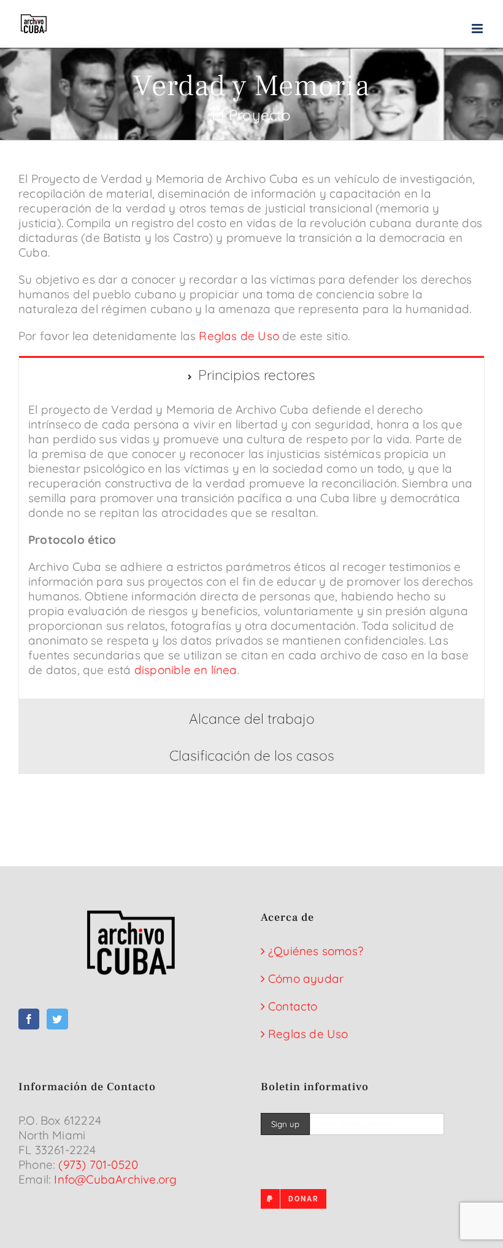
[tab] (251, 374)
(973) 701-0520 (98, 1164)
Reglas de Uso (239, 335)
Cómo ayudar (306, 978)
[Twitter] (57, 1019)
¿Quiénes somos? (315, 951)
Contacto (293, 1006)
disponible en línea (185, 669)
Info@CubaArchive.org (115, 1179)
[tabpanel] (251, 546)
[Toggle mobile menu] (478, 28)
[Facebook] (28, 1019)
